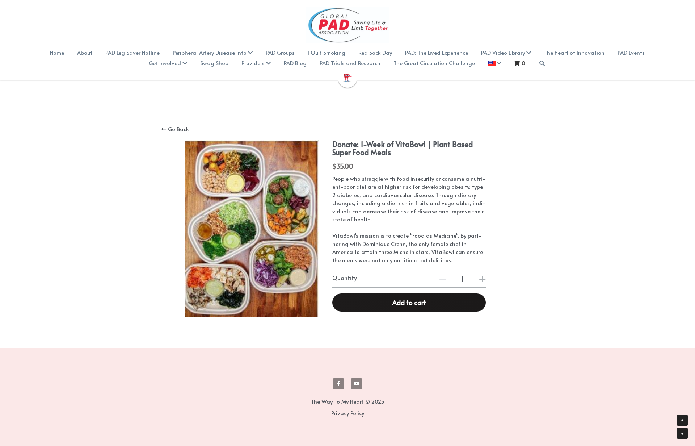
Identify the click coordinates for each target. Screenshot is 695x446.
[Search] (542, 63)
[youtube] (356, 383)
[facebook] (338, 383)
